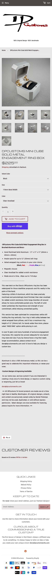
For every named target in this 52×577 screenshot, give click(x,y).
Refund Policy (26, 485)
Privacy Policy (26, 488)
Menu (7, 3)
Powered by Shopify (32, 558)
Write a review (21, 457)
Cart (48, 3)
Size (3, 185)
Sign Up (44, 507)
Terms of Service (26, 491)
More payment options (14, 233)
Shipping (5, 167)
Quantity (5, 207)
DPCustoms (20, 558)
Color (3, 196)
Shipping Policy (26, 481)
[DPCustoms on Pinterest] (25, 551)
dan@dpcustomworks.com (12, 386)
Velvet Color (6, 174)
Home (3, 50)
